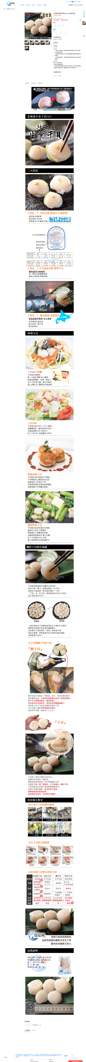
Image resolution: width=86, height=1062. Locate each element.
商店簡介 (31, 1059)
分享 (56, 75)
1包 (55, 25)
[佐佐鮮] (10, 3)
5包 (59, 25)
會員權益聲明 (51, 1061)
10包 (63, 25)
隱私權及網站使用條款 (34, 1061)
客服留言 (50, 1059)
